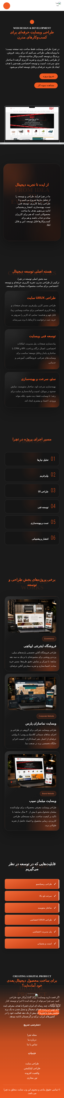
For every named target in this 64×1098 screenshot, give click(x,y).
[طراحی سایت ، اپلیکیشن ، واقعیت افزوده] (57, 5)
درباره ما (32, 1039)
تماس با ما (32, 1044)
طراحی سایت (32, 1063)
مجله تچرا (32, 1035)
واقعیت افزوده (32, 1073)
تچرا (6, 1089)
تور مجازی (32, 1078)
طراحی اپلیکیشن (32, 1068)
